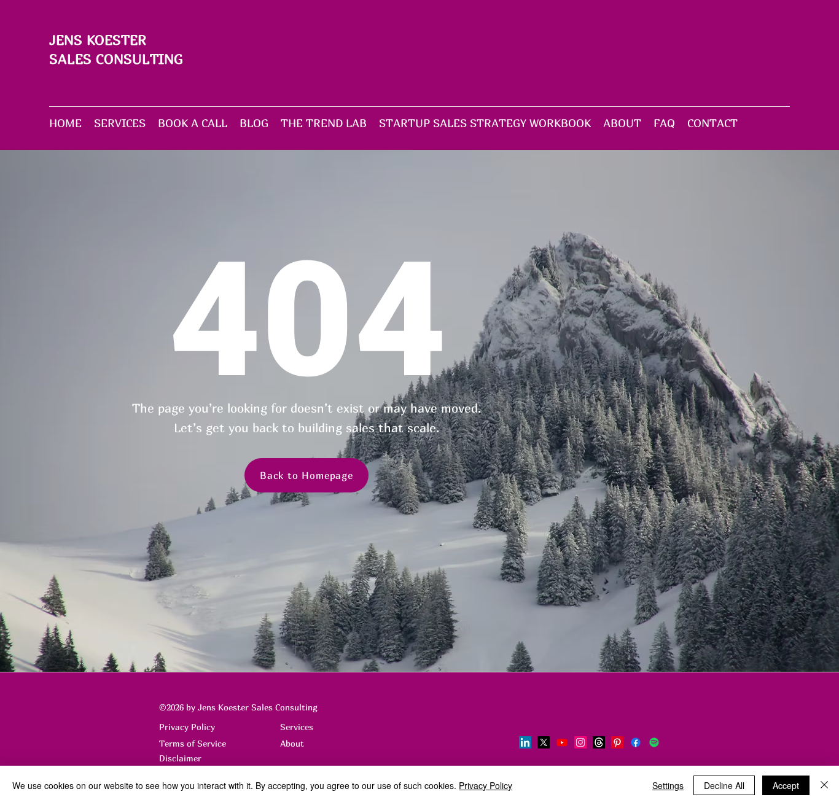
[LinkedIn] (525, 742)
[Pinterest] (617, 742)
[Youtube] (562, 742)
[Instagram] (580, 742)
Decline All (724, 785)
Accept (786, 785)
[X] (543, 742)
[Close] (824, 785)
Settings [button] (668, 785)
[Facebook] (636, 742)
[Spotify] (654, 742)
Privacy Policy (485, 785)
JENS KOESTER (97, 40)
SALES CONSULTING (116, 59)
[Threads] (599, 742)
